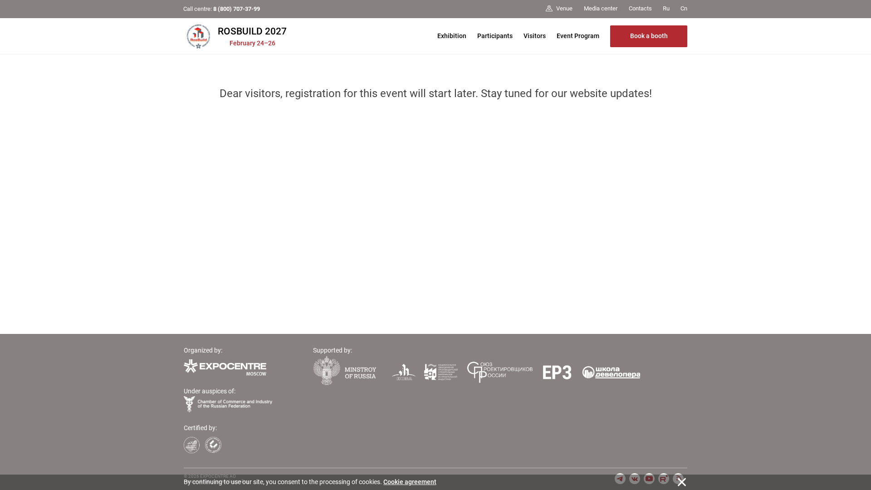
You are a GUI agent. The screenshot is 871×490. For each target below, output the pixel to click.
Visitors (535, 35)
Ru (666, 8)
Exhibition (451, 35)
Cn (683, 8)
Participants (495, 35)
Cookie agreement (409, 481)
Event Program (578, 35)
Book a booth (649, 35)
